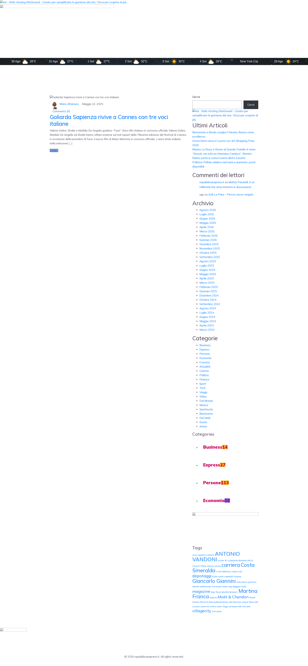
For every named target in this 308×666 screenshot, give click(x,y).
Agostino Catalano (206, 555)
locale (243, 586)
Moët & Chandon (233, 596)
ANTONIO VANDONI (216, 556)
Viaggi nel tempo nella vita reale (236, 606)
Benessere (206, 413)
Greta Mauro (241, 582)
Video (203, 396)
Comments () (61, 111)
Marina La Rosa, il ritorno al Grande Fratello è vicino (224, 149)
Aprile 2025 (206, 278)
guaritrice (252, 582)
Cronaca (204, 362)
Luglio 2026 (206, 214)
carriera (231, 565)
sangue (245, 602)
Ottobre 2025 (207, 252)
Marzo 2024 (206, 329)
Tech (202, 388)
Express (204, 349)
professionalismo (221, 602)
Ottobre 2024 (207, 299)
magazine (201, 591)
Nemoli (252, 597)
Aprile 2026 (206, 227)
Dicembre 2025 (209, 244)
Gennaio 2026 (208, 240)
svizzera (196, 606)
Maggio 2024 (207, 321)
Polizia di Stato (206, 602)
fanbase (237, 576)
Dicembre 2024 (209, 295)
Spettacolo (206, 409)
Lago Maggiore (234, 586)
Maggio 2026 (207, 222)
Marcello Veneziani (230, 592)
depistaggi (202, 575)
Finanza (204, 379)
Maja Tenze (216, 592)
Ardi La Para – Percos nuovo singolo (230, 194)
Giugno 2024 (207, 317)
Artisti (203, 426)
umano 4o (204, 606)
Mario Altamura (69, 104)
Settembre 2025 (209, 257)
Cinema (204, 371)
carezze (217, 566)
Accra (194, 555)
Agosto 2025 (207, 261)
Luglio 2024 (206, 312)
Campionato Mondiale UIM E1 (240, 560)
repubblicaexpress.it (211, 182)
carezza (210, 566)
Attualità (204, 366)
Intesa (224, 586)
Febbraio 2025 (208, 287)
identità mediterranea (201, 586)
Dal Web (205, 418)
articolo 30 (222, 560)
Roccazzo (237, 602)
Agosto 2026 (207, 210)
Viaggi (203, 392)
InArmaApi (216, 586)
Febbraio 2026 (208, 235)
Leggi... (54, 150)
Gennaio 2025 (208, 291)
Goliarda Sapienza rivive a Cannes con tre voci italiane (109, 120)
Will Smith (217, 611)
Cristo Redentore (223, 571)
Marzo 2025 (206, 282)
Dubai (215, 576)
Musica (203, 405)
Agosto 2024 (207, 308)
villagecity (201, 610)
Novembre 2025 (209, 248)
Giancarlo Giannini (214, 581)
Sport (202, 383)
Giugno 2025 (207, 270)
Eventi (203, 422)
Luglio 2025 (206, 265)
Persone (204, 353)
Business (205, 345)
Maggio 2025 (207, 274)
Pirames (195, 602)
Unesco (213, 606)
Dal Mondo (206, 400)
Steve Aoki (253, 602)
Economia (205, 358)
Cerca (196, 97)
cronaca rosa (236, 571)
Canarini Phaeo (199, 566)
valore (219, 606)
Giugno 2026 (207, 218)
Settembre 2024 (209, 304)
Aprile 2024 (206, 325)
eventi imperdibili (225, 576)
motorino (213, 597)
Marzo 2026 (206, 231)
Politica (204, 375)
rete (230, 602)
